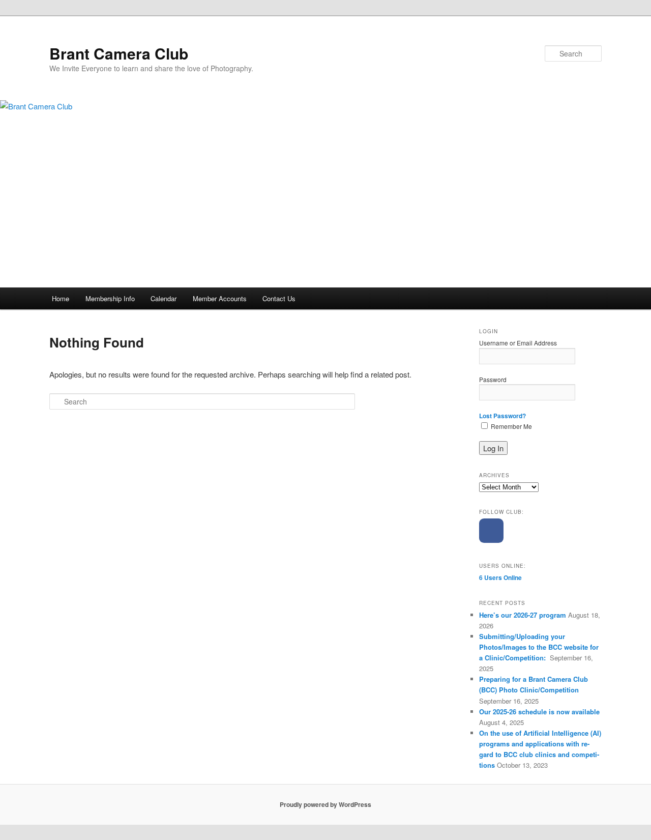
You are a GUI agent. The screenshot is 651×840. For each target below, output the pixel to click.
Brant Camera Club (118, 53)
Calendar (163, 298)
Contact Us (278, 298)
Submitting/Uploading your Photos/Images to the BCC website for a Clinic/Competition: (539, 646)
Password (493, 379)
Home (60, 298)
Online (500, 577)
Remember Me (510, 426)
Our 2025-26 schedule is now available (539, 711)
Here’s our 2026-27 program (522, 615)
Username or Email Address (518, 342)
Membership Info (110, 298)
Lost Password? (502, 415)
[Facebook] (491, 530)
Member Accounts (220, 298)
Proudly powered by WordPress (325, 804)
